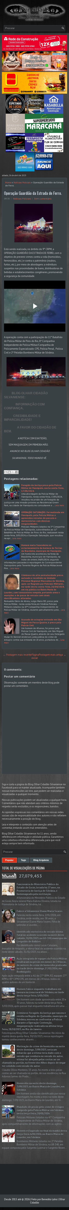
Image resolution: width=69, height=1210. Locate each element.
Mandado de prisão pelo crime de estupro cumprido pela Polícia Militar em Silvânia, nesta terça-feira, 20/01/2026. (40, 1110)
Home (8, 182)
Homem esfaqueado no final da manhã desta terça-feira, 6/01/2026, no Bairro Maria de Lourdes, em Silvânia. (42, 1134)
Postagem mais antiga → (52, 654)
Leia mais (59, 505)
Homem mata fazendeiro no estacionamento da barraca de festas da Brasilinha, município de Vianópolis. (41, 548)
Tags (23, 860)
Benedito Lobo (49, 1199)
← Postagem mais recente (17, 654)
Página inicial (35, 656)
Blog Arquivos (41, 860)
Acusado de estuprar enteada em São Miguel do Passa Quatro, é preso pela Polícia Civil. (41, 622)
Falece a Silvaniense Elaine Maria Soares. (40, 911)
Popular (9, 860)
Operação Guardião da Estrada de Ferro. (33, 193)
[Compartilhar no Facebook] (17, 472)
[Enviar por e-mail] (6, 472)
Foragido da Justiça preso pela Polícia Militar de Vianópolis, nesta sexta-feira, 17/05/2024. (42, 488)
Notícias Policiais (22, 182)
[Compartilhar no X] (13, 472)
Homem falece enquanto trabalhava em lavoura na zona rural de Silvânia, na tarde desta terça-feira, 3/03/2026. (40, 992)
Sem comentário (43, 198)
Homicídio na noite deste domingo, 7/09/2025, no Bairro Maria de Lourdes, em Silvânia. (40, 1087)
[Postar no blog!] (9, 472)
